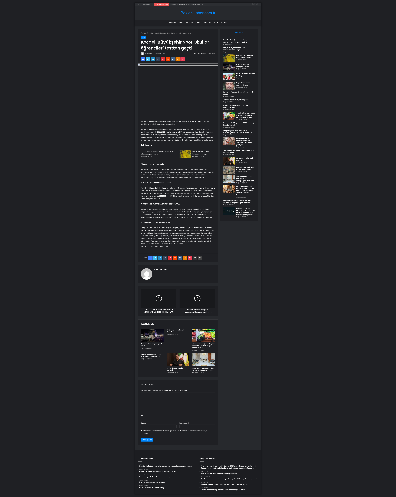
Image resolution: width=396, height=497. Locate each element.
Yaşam (216, 22)
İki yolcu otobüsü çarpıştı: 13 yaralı (151, 345)
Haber (181, 22)
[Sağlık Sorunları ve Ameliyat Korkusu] (229, 86)
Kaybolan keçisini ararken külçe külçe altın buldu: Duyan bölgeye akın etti (237, 201)
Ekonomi (189, 22)
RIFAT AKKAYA (149, 53)
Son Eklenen (239, 32)
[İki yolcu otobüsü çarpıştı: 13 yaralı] (152, 335)
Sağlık (198, 22)
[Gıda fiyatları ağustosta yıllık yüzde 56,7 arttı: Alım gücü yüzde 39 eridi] (203, 335)
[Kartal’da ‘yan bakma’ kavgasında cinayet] (185, 154)
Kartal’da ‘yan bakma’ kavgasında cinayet (182, 4)
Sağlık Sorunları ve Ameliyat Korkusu (243, 84)
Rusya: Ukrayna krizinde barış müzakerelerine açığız (234, 49)
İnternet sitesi (184, 423)
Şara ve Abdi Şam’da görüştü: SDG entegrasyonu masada (203, 369)
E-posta (144, 423)
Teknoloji (207, 22)
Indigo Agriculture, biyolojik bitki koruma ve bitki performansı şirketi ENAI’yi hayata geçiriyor (245, 211)
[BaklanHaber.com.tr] (198, 12)
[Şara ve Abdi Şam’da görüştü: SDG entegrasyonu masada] (203, 359)
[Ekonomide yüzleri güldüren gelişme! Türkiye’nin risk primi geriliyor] (229, 141)
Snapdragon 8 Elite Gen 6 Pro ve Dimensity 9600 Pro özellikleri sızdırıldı (237, 132)
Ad (142, 415)
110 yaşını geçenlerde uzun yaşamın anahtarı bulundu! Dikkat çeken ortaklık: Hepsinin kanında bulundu (245, 190)
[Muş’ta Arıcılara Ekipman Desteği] (229, 76)
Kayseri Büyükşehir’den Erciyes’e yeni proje (245, 168)
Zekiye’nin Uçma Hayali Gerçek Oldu (175, 331)
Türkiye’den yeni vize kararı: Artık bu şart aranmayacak (151, 355)
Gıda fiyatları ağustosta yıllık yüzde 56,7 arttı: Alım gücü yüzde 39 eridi (203, 346)
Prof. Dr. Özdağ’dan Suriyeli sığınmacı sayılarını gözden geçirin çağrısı (237, 41)
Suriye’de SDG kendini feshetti (175, 369)
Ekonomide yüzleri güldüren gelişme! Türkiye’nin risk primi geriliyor (244, 141)
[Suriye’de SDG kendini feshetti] (178, 359)
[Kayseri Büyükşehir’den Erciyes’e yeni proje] (229, 170)
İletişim (224, 22)
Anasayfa (172, 22)
